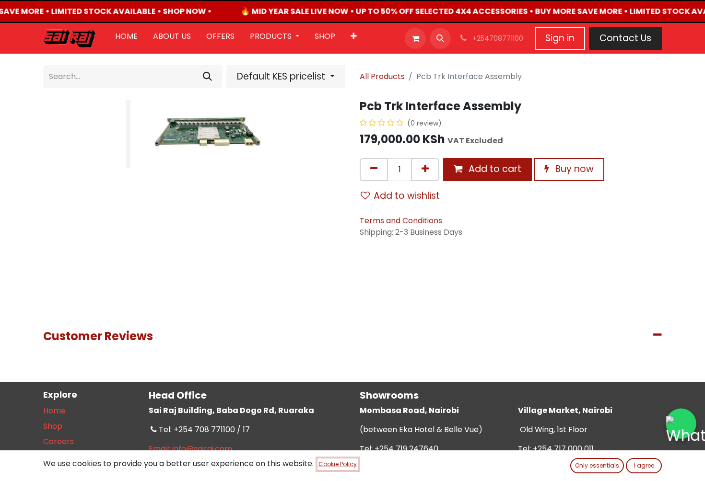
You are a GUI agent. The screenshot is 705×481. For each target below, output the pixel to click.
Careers (58, 441)
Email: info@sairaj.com (190, 448)
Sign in (560, 38)
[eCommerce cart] (415, 38)
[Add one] (425, 169)
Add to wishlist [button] (407, 195)
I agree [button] (644, 465)
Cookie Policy (337, 464)
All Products (382, 76)
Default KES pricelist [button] (282, 76)
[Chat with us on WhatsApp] (681, 423)
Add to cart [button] (493, 168)
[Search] (207, 76)
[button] (440, 38)
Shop (52, 426)
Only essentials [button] (597, 465)
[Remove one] (374, 169)
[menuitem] (126, 38)
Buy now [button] (573, 168)
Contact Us (625, 38)
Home (54, 410)
